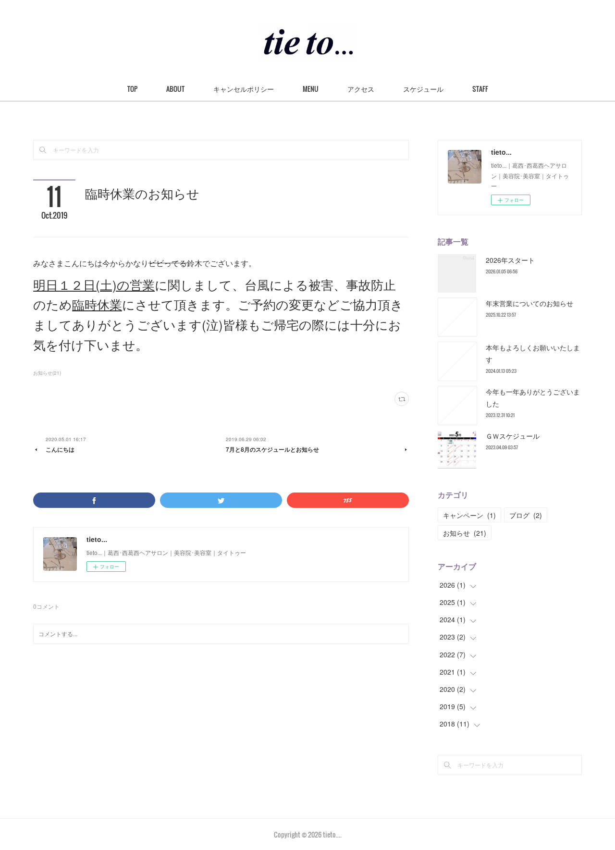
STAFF (480, 89)
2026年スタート (510, 260)
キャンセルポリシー (243, 89)
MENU (311, 89)
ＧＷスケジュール (513, 436)
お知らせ (464, 533)
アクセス (360, 89)
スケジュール (423, 89)
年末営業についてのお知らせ (529, 303)
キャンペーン (469, 515)
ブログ (525, 515)
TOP (132, 89)
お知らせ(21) (47, 373)
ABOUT (175, 89)
